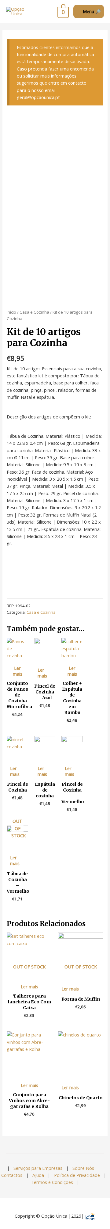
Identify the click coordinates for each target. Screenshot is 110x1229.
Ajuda (38, 1175)
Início (11, 312)
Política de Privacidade (77, 1175)
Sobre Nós (83, 1168)
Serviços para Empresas (37, 1168)
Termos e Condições (52, 1182)
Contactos (11, 1175)
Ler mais (17, 671)
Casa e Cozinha (34, 312)
